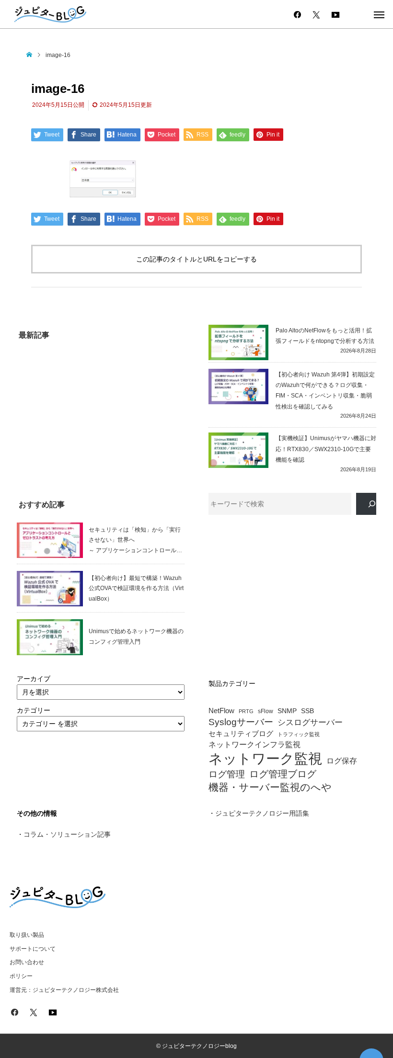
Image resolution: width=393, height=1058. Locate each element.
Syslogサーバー (240, 722)
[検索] (366, 504)
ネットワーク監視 (265, 758)
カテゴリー (33, 710)
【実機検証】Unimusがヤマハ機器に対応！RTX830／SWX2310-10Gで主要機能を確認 (326, 449)
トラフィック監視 (298, 734)
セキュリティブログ (240, 734)
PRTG (246, 711)
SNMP (287, 711)
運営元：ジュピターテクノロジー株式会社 (64, 990)
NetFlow (221, 711)
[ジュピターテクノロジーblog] (50, 14)
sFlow (265, 711)
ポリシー (21, 976)
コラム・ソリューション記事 (67, 834)
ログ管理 (226, 774)
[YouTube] (335, 14)
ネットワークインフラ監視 (254, 744)
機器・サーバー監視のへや (270, 787)
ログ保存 (341, 761)
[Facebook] (297, 14)
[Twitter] (316, 14)
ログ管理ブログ (282, 774)
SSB (307, 711)
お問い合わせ (27, 962)
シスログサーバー (310, 722)
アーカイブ (33, 678)
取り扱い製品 (27, 935)
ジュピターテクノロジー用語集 (262, 813)
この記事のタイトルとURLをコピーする (196, 259)
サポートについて (33, 948)
